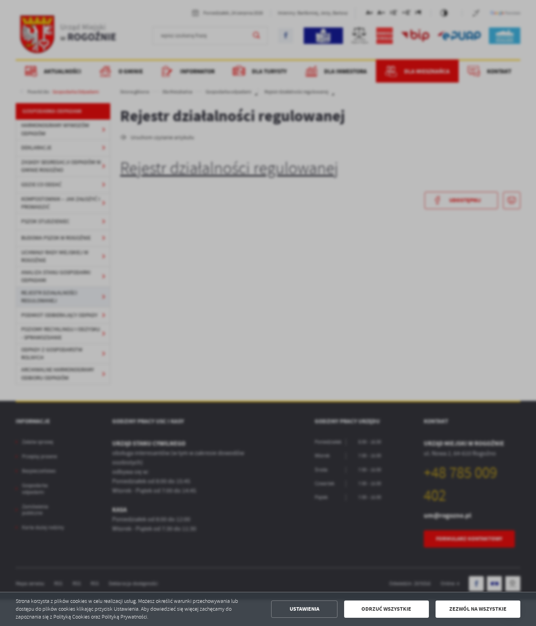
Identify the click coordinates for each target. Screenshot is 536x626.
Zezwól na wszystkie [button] (478, 609)
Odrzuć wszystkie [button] (386, 609)
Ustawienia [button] (304, 609)
